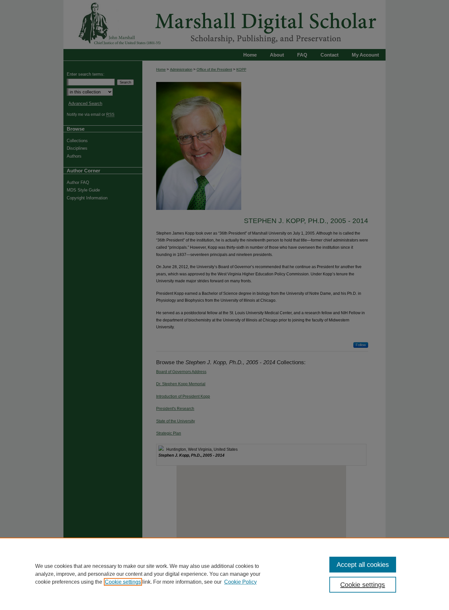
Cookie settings (123, 582)
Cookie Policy (240, 582)
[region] (224, 574)
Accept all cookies (363, 564)
